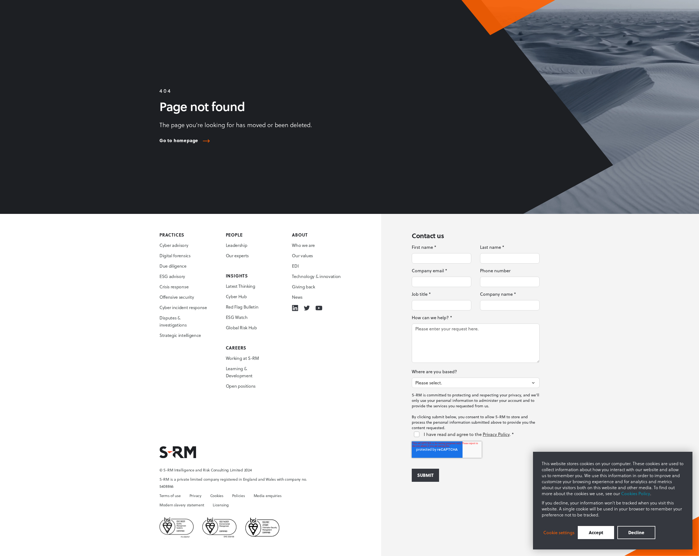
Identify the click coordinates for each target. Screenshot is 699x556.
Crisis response (173, 287)
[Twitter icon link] (307, 308)
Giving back (303, 287)
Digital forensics (175, 256)
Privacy (195, 495)
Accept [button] (596, 532)
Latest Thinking (240, 286)
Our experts (237, 256)
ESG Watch (237, 317)
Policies (238, 495)
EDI (295, 266)
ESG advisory (172, 276)
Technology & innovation (316, 276)
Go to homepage (178, 141)
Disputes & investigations (173, 321)
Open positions (241, 386)
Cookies (216, 495)
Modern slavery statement (181, 505)
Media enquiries (268, 495)
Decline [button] (636, 532)
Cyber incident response (183, 307)
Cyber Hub (236, 297)
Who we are (303, 245)
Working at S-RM (242, 358)
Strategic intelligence (180, 335)
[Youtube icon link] (318, 308)
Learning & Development (239, 372)
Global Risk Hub (241, 328)
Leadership (236, 245)
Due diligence (172, 266)
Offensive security (176, 297)
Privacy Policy (496, 434)
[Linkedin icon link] (295, 308)
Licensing (221, 505)
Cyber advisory (173, 245)
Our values (302, 256)
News (297, 297)
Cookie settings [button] (558, 533)
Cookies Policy (635, 494)
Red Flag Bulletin (242, 307)
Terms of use (170, 495)
